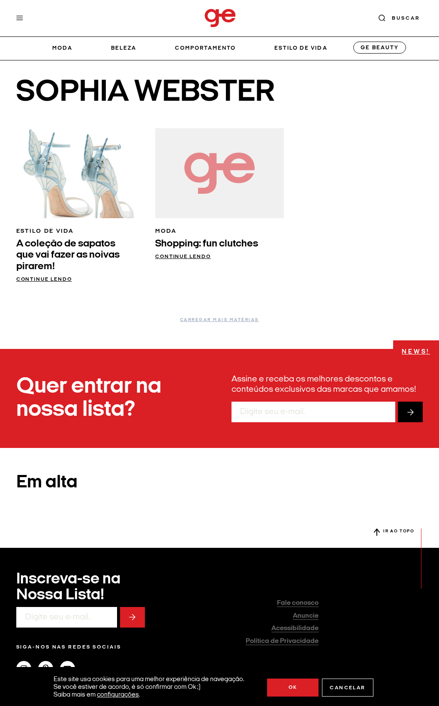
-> (410, 412)
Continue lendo (44, 279)
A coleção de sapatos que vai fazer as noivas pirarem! (68, 255)
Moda (62, 48)
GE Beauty (379, 48)
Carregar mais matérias (219, 320)
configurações (118, 695)
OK (293, 687)
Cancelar (347, 688)
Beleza (123, 48)
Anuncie (306, 616)
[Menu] (19, 18)
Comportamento (205, 48)
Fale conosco (298, 603)
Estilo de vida (301, 48)
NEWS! (416, 352)
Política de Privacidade (282, 641)
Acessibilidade (295, 628)
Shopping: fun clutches (206, 244)
